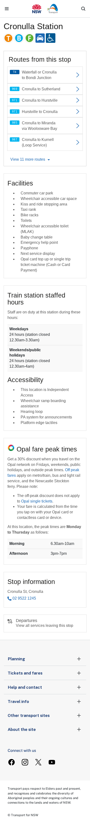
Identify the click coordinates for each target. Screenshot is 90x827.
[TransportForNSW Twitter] (38, 762)
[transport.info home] (45, 8)
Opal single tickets (36, 501)
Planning (16, 658)
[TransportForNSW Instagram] (25, 762)
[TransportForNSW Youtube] (52, 762)
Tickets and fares (25, 673)
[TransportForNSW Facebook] (11, 762)
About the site (22, 729)
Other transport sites (29, 715)
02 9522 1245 (24, 598)
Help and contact (25, 687)
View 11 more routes (27, 159)
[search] (83, 9)
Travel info (18, 701)
